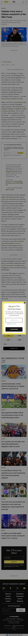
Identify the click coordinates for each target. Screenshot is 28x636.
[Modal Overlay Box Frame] (14, 318)
